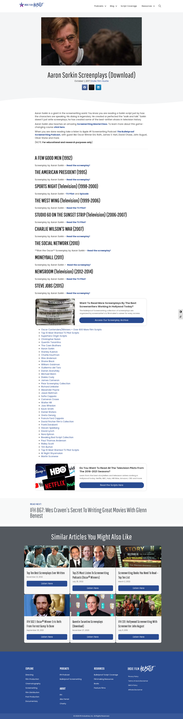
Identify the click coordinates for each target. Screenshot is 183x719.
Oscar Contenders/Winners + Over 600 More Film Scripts (71, 329)
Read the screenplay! (78, 293)
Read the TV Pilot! (76, 279)
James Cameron (50, 380)
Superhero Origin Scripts (54, 335)
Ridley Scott (47, 443)
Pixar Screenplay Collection (55, 383)
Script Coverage (129, 6)
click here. (59, 127)
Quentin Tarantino (51, 342)
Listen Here (54, 583)
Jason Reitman (49, 393)
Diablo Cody (47, 377)
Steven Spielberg (50, 427)
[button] (105, 6)
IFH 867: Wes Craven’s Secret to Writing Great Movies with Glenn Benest (88, 512)
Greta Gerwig (48, 415)
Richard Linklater (50, 386)
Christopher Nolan (51, 339)
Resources (147, 6)
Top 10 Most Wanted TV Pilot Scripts (60, 332)
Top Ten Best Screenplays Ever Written (46, 573)
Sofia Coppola (48, 396)
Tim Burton (47, 446)
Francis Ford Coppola (52, 418)
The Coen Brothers (51, 345)
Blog (112, 6)
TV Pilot (70, 193)
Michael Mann (48, 373)
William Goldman (50, 364)
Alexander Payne (50, 389)
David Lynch (47, 431)
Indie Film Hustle (100, 81)
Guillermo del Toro (51, 367)
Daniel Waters (48, 412)
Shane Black (47, 361)
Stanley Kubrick (49, 351)
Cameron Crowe (50, 399)
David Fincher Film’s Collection (57, 421)
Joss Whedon (48, 405)
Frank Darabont (49, 424)
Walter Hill (46, 402)
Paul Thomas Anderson (53, 440)
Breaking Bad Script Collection (57, 437)
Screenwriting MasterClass (92, 124)
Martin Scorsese (49, 456)
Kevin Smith (47, 408)
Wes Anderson (49, 358)
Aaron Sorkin (47, 348)
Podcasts (98, 6)
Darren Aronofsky (50, 370)
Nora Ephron (47, 434)
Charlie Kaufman (50, 354)
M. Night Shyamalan (52, 453)
